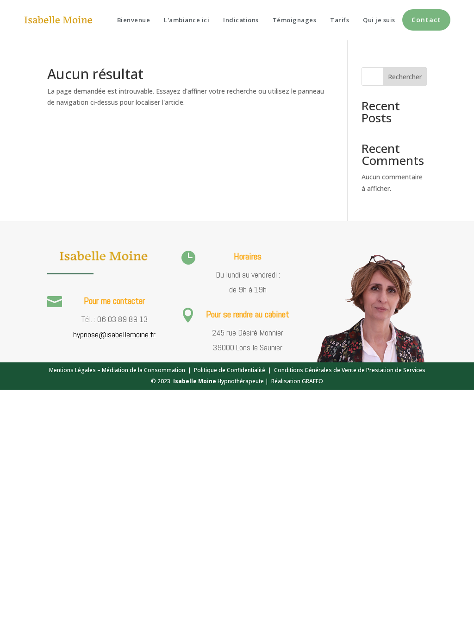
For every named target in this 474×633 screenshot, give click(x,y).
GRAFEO (312, 381)
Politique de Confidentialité (229, 370)
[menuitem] (133, 20)
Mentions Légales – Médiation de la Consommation (117, 370)
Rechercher (405, 76)
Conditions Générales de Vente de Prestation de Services (349, 370)
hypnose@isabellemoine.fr (114, 334)
